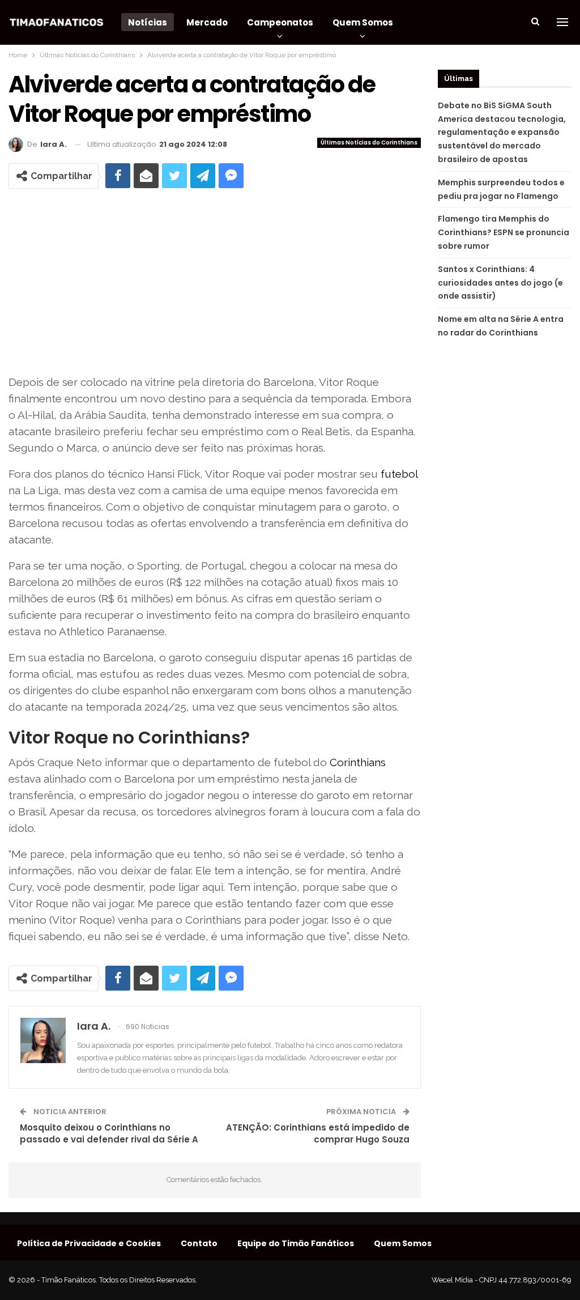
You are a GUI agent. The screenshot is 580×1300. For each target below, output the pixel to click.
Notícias (147, 22)
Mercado (207, 22)
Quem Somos (362, 22)
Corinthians (358, 762)
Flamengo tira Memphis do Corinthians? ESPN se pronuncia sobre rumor (503, 232)
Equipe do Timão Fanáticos (295, 1243)
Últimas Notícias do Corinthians (369, 142)
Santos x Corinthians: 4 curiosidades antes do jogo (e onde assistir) (500, 283)
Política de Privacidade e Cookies (89, 1243)
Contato (199, 1243)
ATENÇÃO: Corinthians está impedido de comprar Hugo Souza (318, 1133)
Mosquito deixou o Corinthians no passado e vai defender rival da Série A (109, 1133)
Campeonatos (280, 22)
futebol (399, 474)
